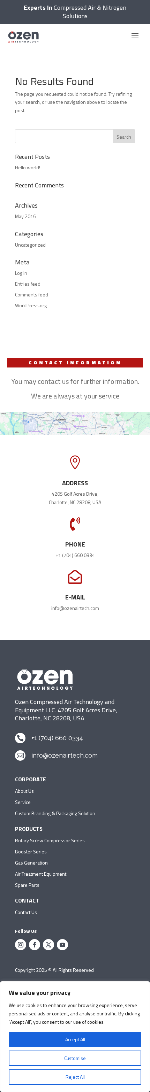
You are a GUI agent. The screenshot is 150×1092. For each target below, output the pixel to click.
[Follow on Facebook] (34, 944)
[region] (75, 1036)
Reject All (75, 1077)
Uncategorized (30, 244)
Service (23, 802)
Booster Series (31, 851)
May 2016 (25, 216)
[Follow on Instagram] (20, 944)
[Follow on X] (48, 944)
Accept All (75, 1039)
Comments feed (31, 294)
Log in (21, 273)
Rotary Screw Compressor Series (50, 840)
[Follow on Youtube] (62, 944)
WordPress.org (31, 305)
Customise (75, 1058)
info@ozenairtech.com (75, 608)
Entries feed (27, 283)
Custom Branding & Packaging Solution (55, 813)
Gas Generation (31, 862)
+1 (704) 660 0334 (75, 555)
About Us (24, 791)
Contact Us (26, 912)
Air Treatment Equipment (40, 873)
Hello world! (27, 167)
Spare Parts (27, 885)
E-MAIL (75, 597)
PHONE (75, 544)
